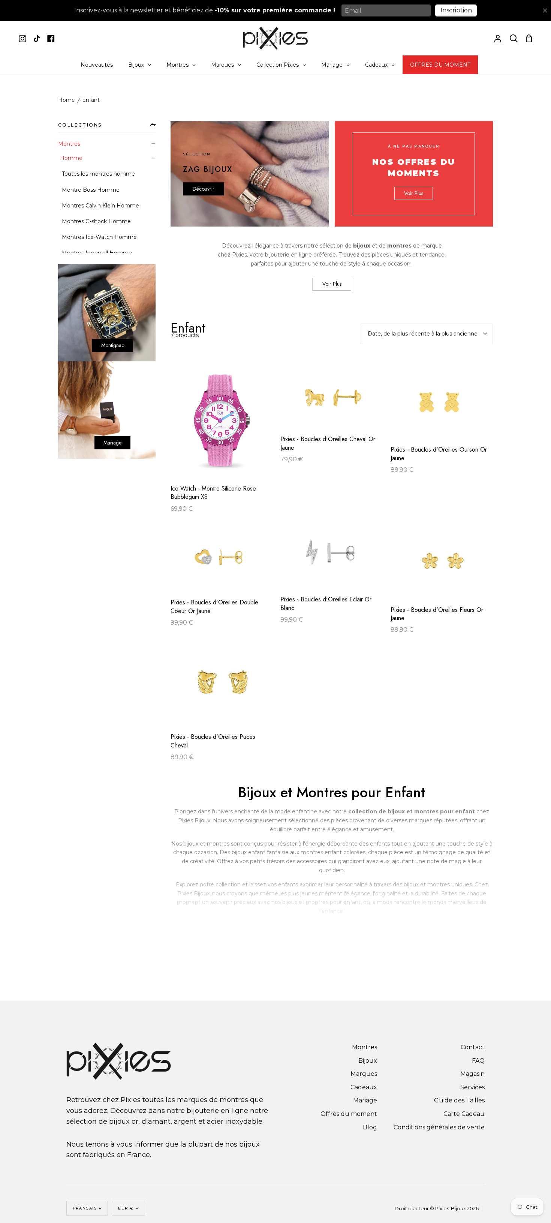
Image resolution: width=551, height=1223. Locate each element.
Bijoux (367, 1060)
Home (66, 100)
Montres (69, 143)
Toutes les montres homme (98, 173)
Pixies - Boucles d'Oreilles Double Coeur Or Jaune (214, 606)
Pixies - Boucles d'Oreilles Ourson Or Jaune (439, 454)
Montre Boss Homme (91, 189)
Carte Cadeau (464, 1113)
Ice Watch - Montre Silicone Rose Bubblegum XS (213, 493)
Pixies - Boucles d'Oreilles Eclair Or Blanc (325, 603)
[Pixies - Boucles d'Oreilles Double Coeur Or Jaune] (222, 561)
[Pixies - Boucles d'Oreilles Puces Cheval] (222, 689)
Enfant (91, 100)
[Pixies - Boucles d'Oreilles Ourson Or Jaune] (442, 406)
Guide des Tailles (459, 1100)
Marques (363, 1073)
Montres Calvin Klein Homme (100, 205)
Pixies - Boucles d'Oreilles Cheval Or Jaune (327, 443)
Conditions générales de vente (439, 1127)
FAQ (478, 1060)
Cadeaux (363, 1087)
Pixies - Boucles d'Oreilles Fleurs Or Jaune (437, 614)
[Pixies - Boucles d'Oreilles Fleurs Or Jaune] (442, 565)
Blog (370, 1127)
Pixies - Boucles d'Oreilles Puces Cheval (213, 741)
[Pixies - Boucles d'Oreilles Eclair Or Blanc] (331, 560)
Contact (473, 1047)
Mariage (365, 1100)
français (85, 1208)
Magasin (472, 1073)
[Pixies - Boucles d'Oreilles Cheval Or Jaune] (331, 401)
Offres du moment (348, 1113)
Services (472, 1087)
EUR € (126, 1208)
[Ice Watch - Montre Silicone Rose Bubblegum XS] (222, 426)
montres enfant (321, 852)
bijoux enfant (248, 852)
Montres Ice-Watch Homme (99, 237)
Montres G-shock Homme (96, 221)
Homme (71, 158)
